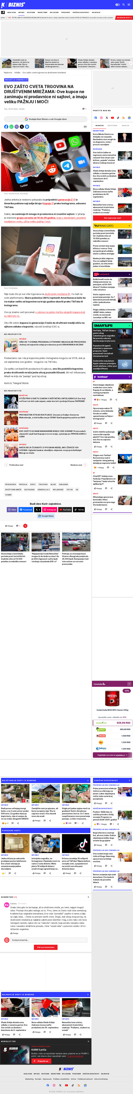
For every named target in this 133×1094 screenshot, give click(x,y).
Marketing (29, 1079)
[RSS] (123, 118)
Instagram (29, 490)
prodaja (23, 484)
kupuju (47, 203)
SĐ (77, 490)
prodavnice (10, 484)
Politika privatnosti (85, 1079)
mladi (53, 484)
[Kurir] (13, 4)
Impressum (47, 1079)
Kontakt (38, 1079)
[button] (84, 109)
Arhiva (73, 1079)
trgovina (43, 484)
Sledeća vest (76, 465)
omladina (63, 484)
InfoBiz (17, 72)
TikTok (69, 490)
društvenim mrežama (56, 294)
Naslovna (8, 72)
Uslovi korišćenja (101, 1079)
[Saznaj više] (88, 1041)
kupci (32, 484)
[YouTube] (112, 118)
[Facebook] (96, 118)
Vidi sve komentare (45, 947)
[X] (107, 118)
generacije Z (65, 199)
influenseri (58, 490)
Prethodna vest (16, 465)
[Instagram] (101, 118)
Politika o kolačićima (61, 1079)
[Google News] (129, 118)
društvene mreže (13, 490)
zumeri (8, 495)
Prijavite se (43, 1061)
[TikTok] (118, 118)
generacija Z (44, 490)
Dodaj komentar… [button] (20, 940)
